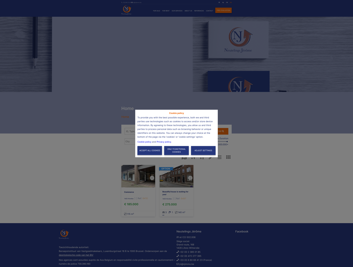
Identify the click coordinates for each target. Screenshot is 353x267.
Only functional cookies (176, 150)
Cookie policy (144, 141)
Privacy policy (164, 141)
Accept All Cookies (149, 150)
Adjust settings (203, 150)
